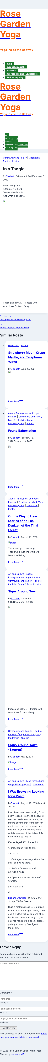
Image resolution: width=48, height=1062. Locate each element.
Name (4, 1002)
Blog (9, 63)
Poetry (15, 161)
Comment (6, 992)
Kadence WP (17, 1054)
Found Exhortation (22, 431)
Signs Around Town (23, 591)
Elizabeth (10, 176)
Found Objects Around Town (14, 326)
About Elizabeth (16, 67)
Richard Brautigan (17, 898)
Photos (6, 161)
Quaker (25, 738)
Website (4, 1022)
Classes (11, 70)
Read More (15, 401)
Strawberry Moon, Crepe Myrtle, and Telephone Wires (26, 357)
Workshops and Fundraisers (22, 74)
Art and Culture (16, 574)
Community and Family (15, 157)
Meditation (34, 157)
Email (3, 1012)
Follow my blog (15, 77)
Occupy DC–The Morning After (15, 318)
